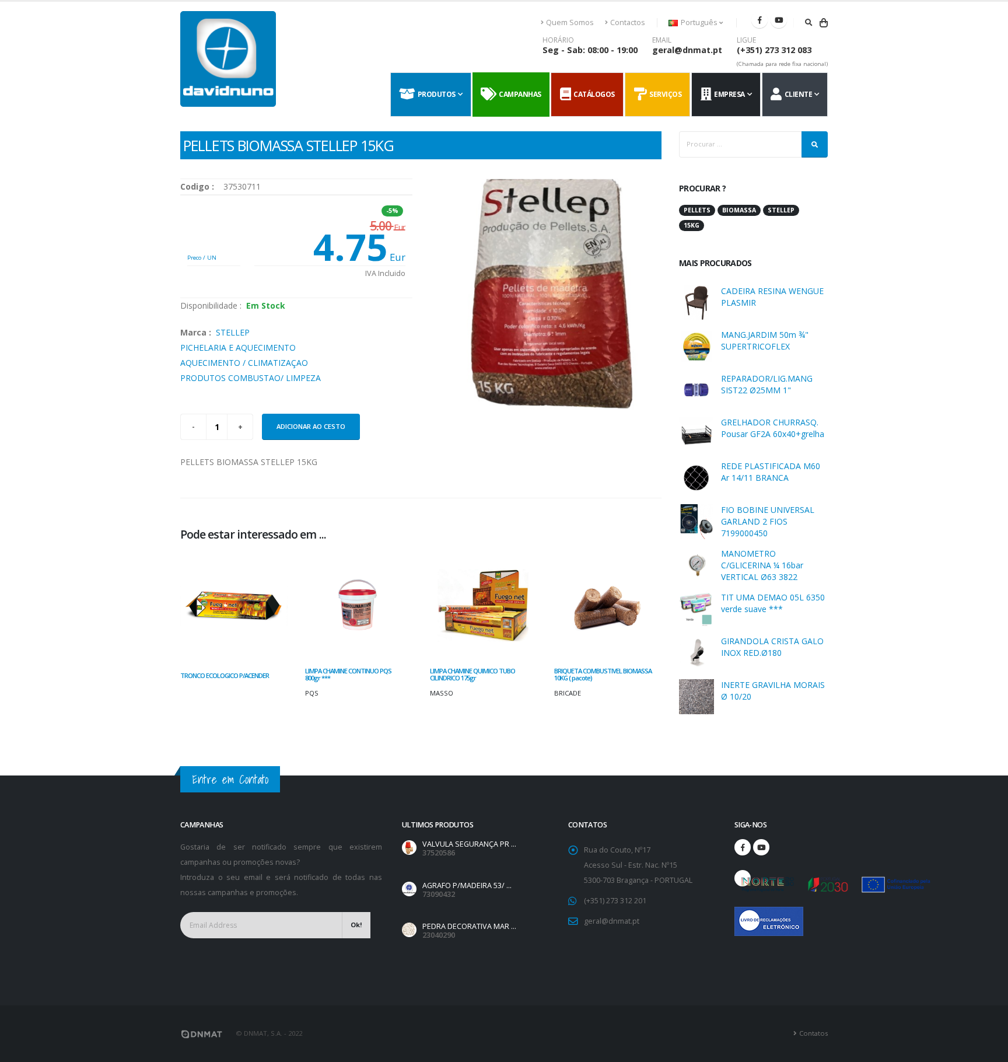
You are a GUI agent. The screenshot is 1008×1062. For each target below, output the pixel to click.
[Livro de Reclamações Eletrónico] (742, 915)
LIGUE (746, 40)
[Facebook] (759, 20)
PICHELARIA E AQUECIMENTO (238, 347)
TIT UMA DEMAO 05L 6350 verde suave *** (773, 603)
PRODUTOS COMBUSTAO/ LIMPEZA (250, 377)
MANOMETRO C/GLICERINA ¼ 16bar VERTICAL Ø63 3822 (762, 565)
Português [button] (699, 22)
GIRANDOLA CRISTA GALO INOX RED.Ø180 (772, 646)
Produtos (435, 94)
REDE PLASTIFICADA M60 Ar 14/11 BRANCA (770, 471)
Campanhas (518, 94)
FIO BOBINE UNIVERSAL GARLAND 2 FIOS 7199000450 (767, 521)
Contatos (813, 1033)
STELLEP (233, 332)
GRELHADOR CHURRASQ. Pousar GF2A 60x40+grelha (772, 428)
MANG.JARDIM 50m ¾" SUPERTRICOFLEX (764, 340)
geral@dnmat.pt (687, 49)
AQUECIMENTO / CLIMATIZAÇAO (244, 362)
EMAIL (661, 40)
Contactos (627, 22)
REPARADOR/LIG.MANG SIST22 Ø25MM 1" (767, 384)
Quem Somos (570, 22)
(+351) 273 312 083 (774, 49)
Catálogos (592, 94)
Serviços (663, 94)
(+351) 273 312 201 (615, 901)
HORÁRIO (558, 40)
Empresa (728, 94)
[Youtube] (779, 20)
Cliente (797, 94)
